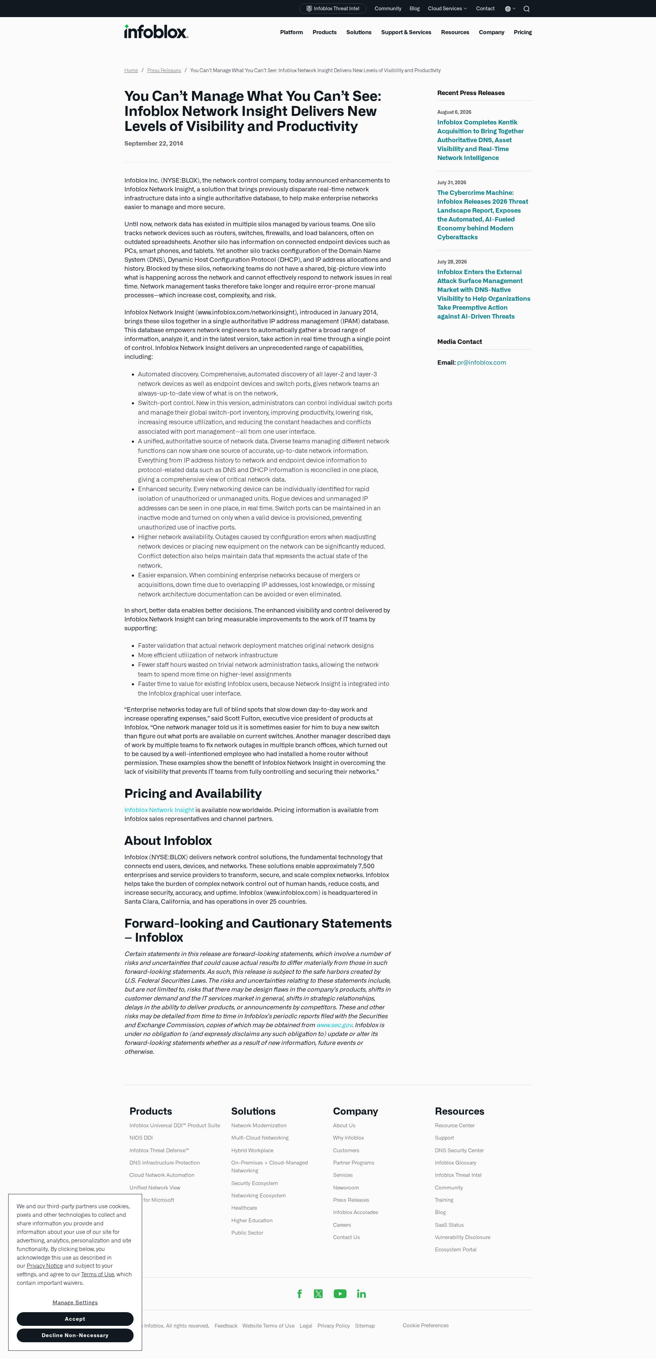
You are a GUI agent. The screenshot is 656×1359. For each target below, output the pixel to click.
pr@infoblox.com (481, 362)
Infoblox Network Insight (159, 809)
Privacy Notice (45, 1266)
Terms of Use (97, 1274)
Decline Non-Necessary (75, 1335)
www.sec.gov (334, 1024)
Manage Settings (75, 1303)
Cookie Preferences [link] (426, 1325)
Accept (75, 1319)
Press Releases (164, 70)
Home (131, 70)
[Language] (509, 14)
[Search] (527, 13)
